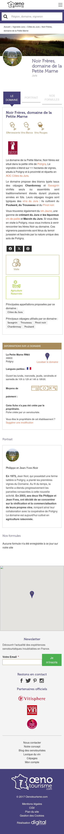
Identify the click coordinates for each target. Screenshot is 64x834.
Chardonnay (14, 326)
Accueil (7, 26)
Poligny (41, 164)
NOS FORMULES (52, 97)
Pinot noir (40, 322)
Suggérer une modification (19, 422)
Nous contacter (32, 742)
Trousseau (26, 322)
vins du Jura (30, 201)
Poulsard (29, 326)
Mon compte (32, 762)
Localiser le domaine (47, 361)
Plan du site (32, 811)
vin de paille (13, 219)
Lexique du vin (32, 754)
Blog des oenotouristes (32, 750)
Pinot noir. (48, 205)
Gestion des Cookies (32, 815)
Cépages (32, 758)
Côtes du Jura (33, 26)
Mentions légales (32, 804)
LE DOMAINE (12, 98)
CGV (32, 808)
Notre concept (32, 746)
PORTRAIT (31, 97)
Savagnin (53, 185)
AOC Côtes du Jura (17, 175)
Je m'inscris (51, 660)
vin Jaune (46, 211)
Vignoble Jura (18, 26)
